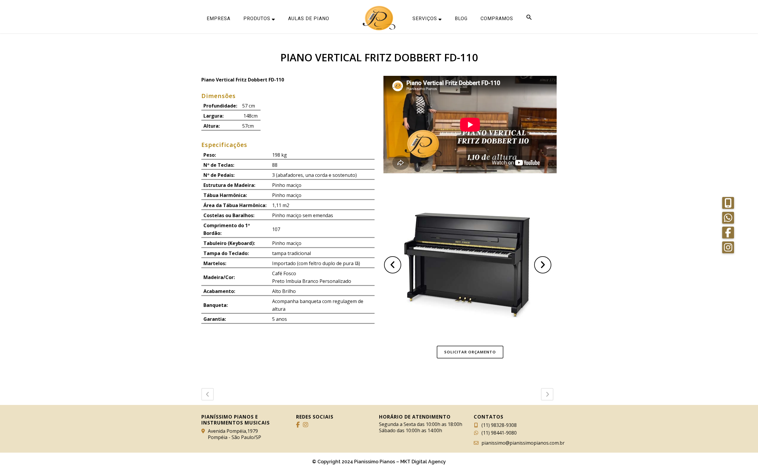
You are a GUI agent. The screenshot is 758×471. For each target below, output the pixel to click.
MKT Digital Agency (423, 461)
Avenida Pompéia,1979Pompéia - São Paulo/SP (234, 434)
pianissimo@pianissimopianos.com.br (523, 443)
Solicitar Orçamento (470, 352)
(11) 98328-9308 (499, 425)
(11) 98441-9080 (499, 433)
